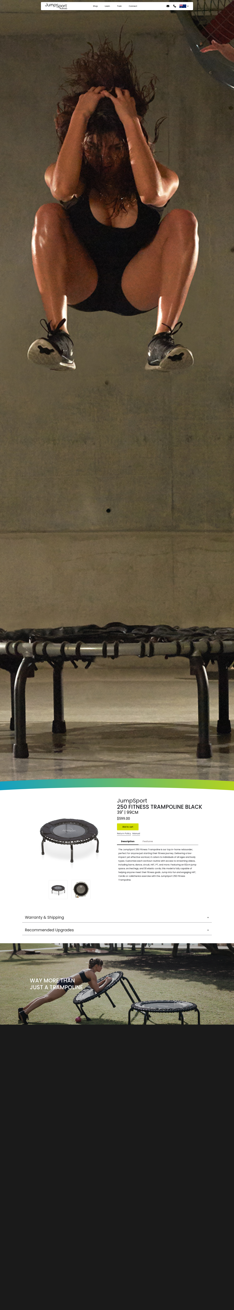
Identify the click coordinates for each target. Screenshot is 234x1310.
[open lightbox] (69, 838)
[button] (117, 918)
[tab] (128, 841)
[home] (56, 6)
